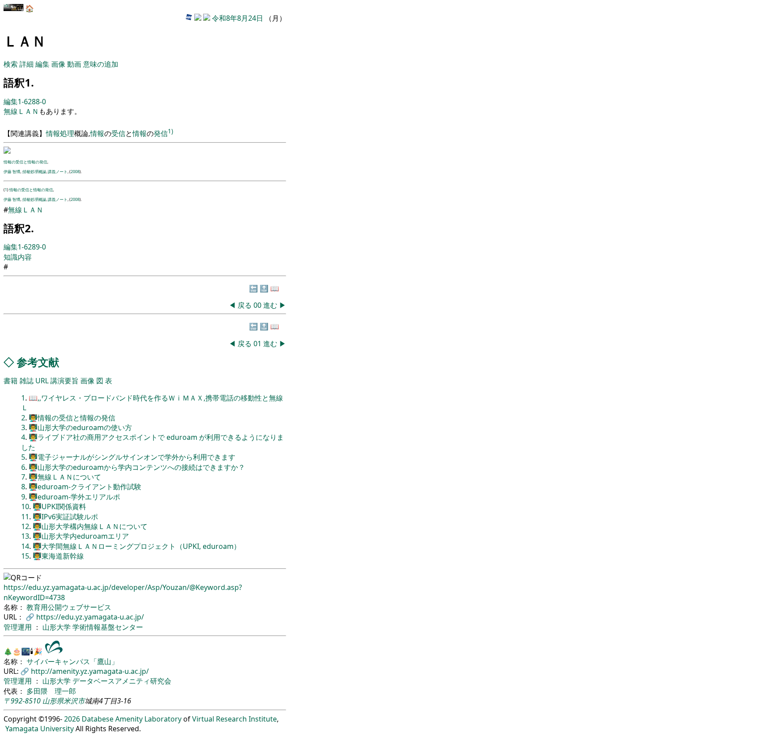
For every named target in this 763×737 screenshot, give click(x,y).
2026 (72, 719)
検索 (11, 64)
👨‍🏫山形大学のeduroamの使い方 (80, 427)
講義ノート (58, 171)
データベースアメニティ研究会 (121, 681)
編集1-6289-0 (25, 247)
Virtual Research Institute (234, 719)
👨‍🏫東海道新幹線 (58, 556)
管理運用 (19, 627)
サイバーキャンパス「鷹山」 (72, 661)
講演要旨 (64, 381)
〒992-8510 (22, 701)
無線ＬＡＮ (21, 111)
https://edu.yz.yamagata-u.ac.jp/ (90, 617)
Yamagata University (39, 728)
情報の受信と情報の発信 (25, 162)
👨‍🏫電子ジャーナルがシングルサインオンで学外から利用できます (132, 457)
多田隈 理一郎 (51, 691)
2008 (75, 171)
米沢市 (74, 701)
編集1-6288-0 (25, 101)
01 (258, 343)
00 (258, 305)
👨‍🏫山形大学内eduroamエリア (81, 536)
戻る (245, 305)
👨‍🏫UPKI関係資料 (59, 506)
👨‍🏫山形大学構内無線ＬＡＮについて (90, 526)
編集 (42, 64)
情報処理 (60, 133)
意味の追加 (100, 64)
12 (25, 526)
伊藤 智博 (12, 171)
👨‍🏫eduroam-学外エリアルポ (74, 497)
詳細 (26, 64)
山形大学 (57, 627)
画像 (58, 64)
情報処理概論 (34, 171)
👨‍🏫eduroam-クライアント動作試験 (85, 486)
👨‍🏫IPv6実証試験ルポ (65, 517)
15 (25, 556)
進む (270, 305)
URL (42, 381)
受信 (118, 133)
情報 (97, 133)
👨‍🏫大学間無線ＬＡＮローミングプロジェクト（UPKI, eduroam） (137, 546)
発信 (161, 133)
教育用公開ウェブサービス (68, 607)
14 (25, 546)
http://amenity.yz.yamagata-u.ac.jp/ (90, 671)
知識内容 (18, 257)
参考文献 (38, 362)
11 (25, 517)
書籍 (11, 381)
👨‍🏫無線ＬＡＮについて (65, 477)
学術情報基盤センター (107, 627)
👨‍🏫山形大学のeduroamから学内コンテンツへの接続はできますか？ (137, 467)
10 (25, 506)
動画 (74, 64)
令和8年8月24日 (237, 18)
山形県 (53, 701)
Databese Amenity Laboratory (131, 719)
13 (25, 536)
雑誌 (26, 381)
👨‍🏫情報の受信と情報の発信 (72, 418)
